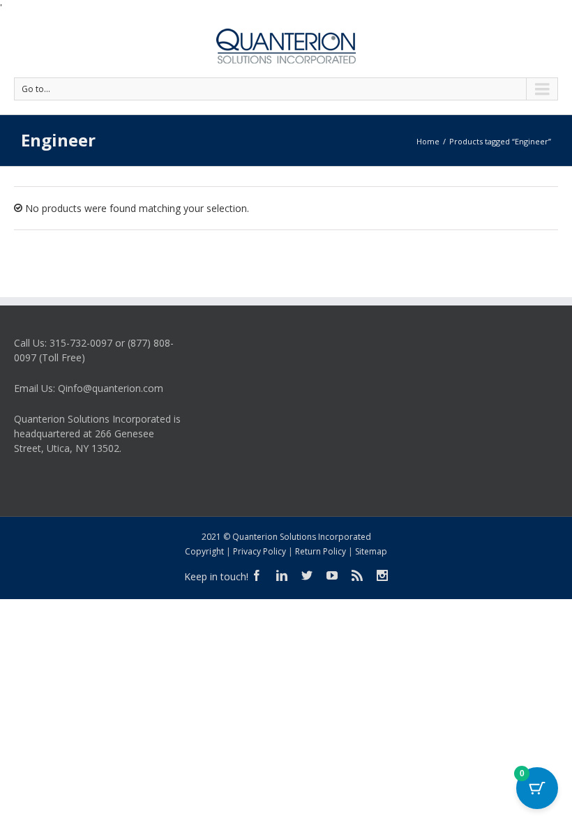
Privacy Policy (259, 551)
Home (427, 141)
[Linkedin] (281, 575)
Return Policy (320, 551)
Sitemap (371, 551)
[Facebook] (256, 575)
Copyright (204, 551)
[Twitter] (307, 575)
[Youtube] (332, 575)
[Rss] (357, 575)
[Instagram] (382, 575)
